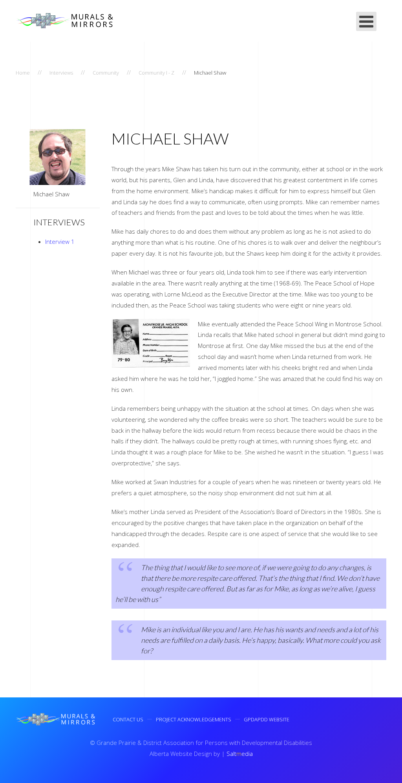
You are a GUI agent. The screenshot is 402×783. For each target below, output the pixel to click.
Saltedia (240, 753)
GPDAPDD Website (266, 719)
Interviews (61, 72)
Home (23, 72)
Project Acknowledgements (193, 719)
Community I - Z (156, 72)
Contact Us (128, 719)
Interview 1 (60, 241)
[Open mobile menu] (366, 21)
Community (106, 72)
